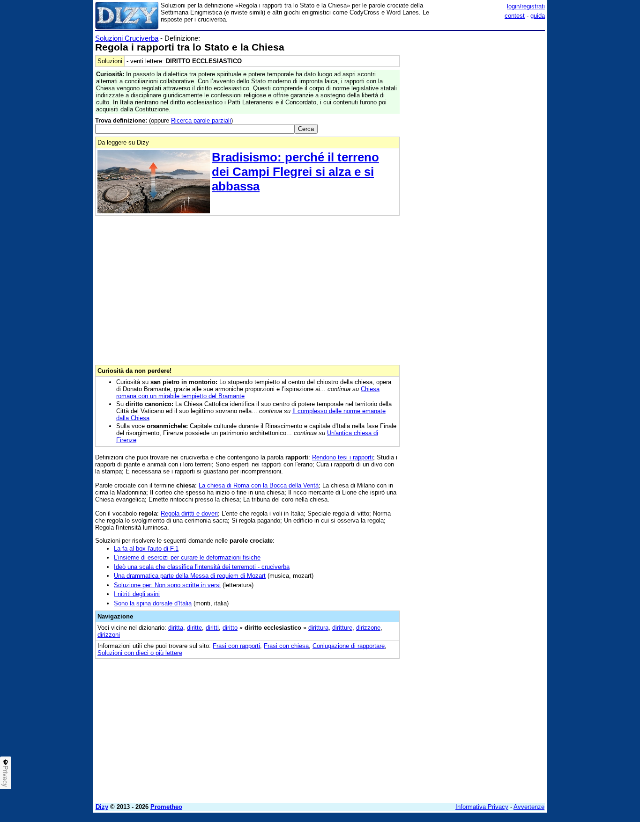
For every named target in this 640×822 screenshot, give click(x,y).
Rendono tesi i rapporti (342, 457)
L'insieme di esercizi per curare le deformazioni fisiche (187, 557)
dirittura (318, 627)
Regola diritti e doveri (189, 513)
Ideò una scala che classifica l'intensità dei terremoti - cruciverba (202, 566)
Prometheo (166, 806)
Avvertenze (528, 806)
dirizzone (368, 627)
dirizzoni (108, 634)
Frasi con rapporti (236, 645)
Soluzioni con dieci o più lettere (139, 652)
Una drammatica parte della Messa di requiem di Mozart (190, 575)
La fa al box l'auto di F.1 (146, 548)
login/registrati (526, 6)
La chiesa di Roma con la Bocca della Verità (259, 485)
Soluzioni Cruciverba (126, 38)
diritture (342, 627)
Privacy (5, 776)
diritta (175, 627)
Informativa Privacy (481, 806)
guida (537, 15)
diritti (212, 627)
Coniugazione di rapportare (349, 645)
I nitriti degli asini (137, 593)
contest (515, 15)
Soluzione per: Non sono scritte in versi (167, 585)
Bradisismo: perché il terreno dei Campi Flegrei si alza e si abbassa (295, 171)
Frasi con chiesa (286, 645)
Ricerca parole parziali (201, 120)
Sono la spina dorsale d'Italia (153, 603)
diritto (230, 627)
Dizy (102, 806)
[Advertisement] (474, 174)
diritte (194, 627)
